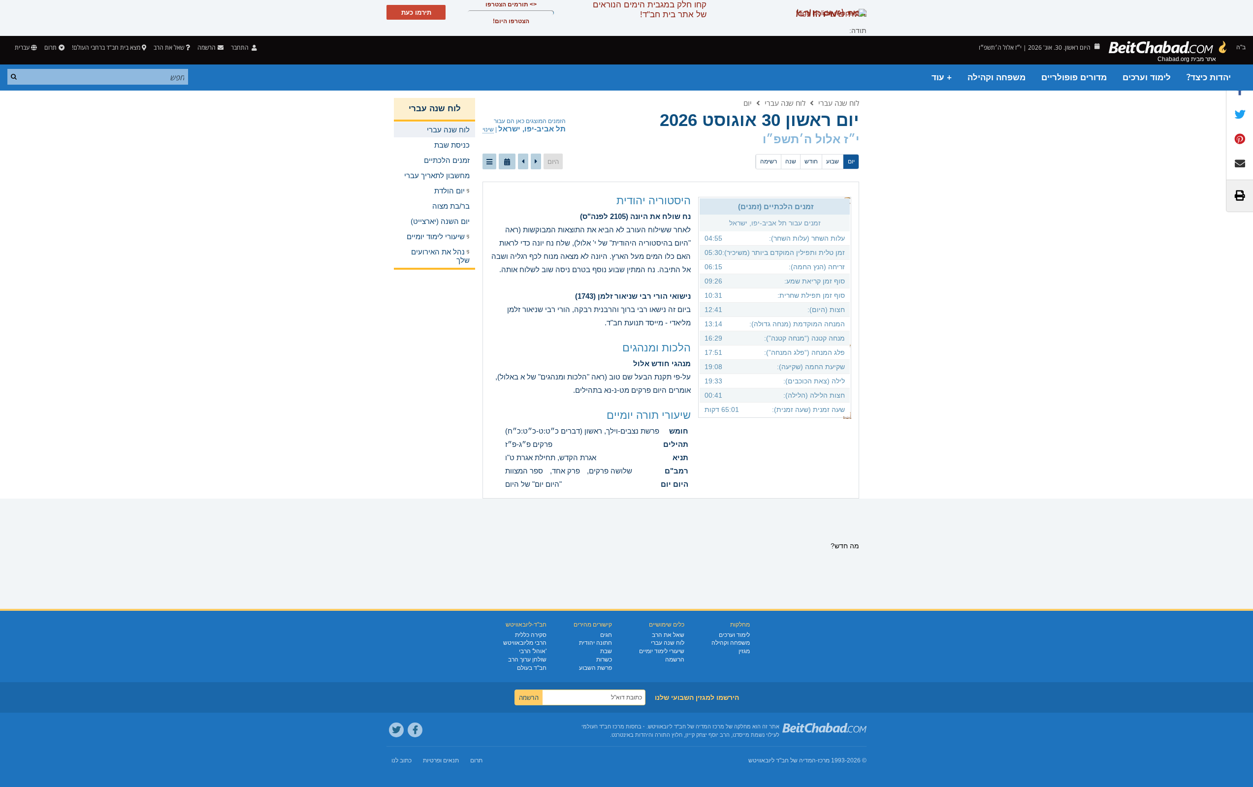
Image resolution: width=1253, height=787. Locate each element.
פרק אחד (566, 471)
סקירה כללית (530, 634)
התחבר (240, 47)
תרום (50, 47)
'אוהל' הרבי (532, 651)
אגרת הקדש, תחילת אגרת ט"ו (550, 457)
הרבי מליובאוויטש (524, 642)
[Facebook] (415, 730)
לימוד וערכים (1147, 77)
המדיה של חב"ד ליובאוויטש (782, 760)
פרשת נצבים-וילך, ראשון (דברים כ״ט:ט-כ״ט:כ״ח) (582, 431)
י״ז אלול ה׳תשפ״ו (811, 139)
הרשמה (674, 659)
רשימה (768, 161)
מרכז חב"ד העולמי (602, 726)
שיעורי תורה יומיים (649, 415)
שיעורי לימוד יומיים (661, 651)
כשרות (604, 659)
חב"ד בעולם (531, 667)
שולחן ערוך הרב (527, 659)
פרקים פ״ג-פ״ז (528, 444)
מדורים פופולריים (1074, 77)
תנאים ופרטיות (441, 760)
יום (747, 103)
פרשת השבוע (595, 667)
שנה (790, 161)
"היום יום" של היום (533, 484)
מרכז (824, 760)
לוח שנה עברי (838, 103)
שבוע (832, 161)
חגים (606, 634)
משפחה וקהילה (996, 77)
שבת (606, 651)
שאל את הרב (169, 47)
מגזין (744, 651)
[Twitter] (396, 730)
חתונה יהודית (595, 642)
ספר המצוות (524, 471)
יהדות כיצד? (1209, 77)
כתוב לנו (401, 760)
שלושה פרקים (610, 471)
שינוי (488, 129)
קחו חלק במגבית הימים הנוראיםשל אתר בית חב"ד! (650, 9)
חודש (811, 161)
